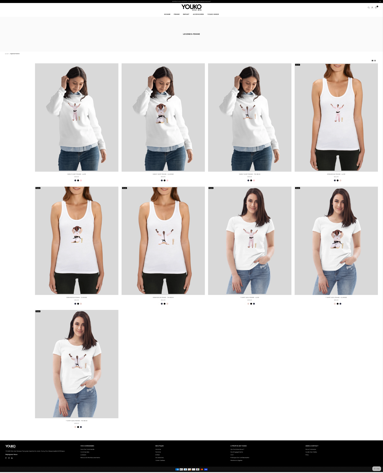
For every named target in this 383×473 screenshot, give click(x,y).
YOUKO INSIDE (213, 14)
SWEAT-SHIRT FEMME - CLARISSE (163, 174)
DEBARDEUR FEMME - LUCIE (336, 174)
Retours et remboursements (90, 457)
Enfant (157, 455)
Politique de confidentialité (239, 457)
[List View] (375, 60)
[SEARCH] (368, 7)
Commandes (84, 452)
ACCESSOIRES (198, 14)
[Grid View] (372, 60)
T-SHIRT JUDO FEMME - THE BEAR (76, 420)
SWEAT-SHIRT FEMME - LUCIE (76, 174)
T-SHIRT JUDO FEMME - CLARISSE (336, 297)
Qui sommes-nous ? (237, 449)
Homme (158, 449)
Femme (158, 452)
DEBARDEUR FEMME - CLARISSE (76, 297)
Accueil (7, 53)
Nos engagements (236, 452)
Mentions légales (236, 460)
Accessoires (159, 457)
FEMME (176, 14)
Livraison (83, 455)
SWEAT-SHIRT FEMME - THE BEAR (249, 174)
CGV (231, 455)
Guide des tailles (311, 452)
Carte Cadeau (160, 460)
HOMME (167, 14)
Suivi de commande (87, 449)
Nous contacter (311, 449)
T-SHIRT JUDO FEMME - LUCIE (249, 297)
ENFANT (186, 14)
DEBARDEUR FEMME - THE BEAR (163, 297)
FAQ (307, 455)
